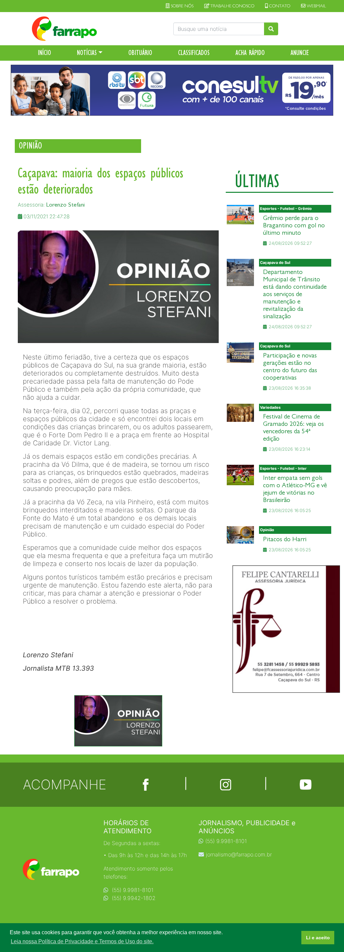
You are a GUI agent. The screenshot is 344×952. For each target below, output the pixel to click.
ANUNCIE (300, 52)
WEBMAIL (316, 6)
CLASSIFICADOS (194, 52)
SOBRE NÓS (182, 6)
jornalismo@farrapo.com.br (239, 854)
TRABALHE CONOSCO (231, 6)
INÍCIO (44, 52)
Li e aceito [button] (318, 937)
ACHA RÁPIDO (250, 52)
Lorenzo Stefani (65, 205)
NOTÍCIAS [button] (87, 52)
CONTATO (279, 6)
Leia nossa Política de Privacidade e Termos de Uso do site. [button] (82, 941)
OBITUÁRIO (140, 52)
